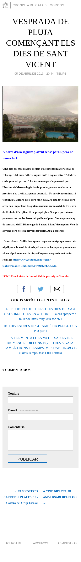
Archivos (40, 543)
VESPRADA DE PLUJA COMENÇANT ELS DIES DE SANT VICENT (40, 43)
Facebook (24, 289)
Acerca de (13, 543)
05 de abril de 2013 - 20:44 (34, 73)
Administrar (67, 543)
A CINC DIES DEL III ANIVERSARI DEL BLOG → (60, 497)
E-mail (23, 410)
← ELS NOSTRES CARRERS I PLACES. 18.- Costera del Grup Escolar (21, 497)
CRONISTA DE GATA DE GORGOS (38, 5)
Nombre (13, 393)
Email (57, 289)
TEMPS (61, 73)
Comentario (16, 427)
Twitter (40, 289)
